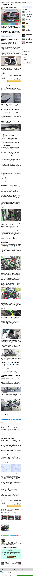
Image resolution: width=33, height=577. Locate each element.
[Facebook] (25, 62)
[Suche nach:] (27, 7)
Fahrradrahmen (16, 246)
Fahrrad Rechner (25, 47)
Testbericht (14, 547)
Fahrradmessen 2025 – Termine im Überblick (27, 49)
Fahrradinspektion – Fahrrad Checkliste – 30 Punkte (26, 52)
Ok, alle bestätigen (25, 575)
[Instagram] (27, 62)
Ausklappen (10, 36)
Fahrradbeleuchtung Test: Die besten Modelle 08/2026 (28, 19)
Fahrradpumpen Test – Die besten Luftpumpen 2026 (29, 12)
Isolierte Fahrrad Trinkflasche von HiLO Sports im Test (29, 26)
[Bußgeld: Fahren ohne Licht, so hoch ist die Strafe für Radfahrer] (23, 35)
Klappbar (10, 547)
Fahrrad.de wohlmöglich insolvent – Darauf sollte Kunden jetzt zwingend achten (29, 42)
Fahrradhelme (12, 2)
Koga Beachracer (10, 364)
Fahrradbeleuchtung (18, 2)
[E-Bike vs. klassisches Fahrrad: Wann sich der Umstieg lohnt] (23, 30)
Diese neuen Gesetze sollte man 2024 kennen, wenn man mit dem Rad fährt (29, 39)
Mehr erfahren (7, 554)
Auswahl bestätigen (5, 575)
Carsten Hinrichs (6, 7)
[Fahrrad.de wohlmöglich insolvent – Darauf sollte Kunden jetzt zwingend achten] (23, 42)
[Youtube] (29, 62)
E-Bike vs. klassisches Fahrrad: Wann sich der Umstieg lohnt (29, 30)
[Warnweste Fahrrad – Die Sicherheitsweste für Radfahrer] (23, 23)
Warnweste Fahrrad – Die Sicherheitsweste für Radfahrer (29, 23)
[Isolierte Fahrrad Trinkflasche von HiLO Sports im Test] (23, 26)
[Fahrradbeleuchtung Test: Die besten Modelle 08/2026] (23, 19)
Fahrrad (9, 284)
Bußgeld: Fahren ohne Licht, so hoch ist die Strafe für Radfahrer (29, 35)
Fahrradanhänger (24, 2)
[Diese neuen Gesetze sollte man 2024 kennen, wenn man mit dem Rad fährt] (23, 39)
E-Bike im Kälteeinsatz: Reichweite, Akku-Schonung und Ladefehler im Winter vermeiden (29, 15)
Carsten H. (9, 538)
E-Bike (7, 151)
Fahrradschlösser (7, 2)
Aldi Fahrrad (24, 57)
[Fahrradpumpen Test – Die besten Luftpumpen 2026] (23, 12)
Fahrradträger (2, 2)
